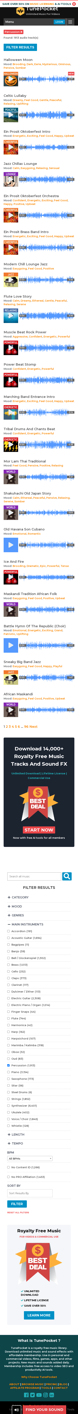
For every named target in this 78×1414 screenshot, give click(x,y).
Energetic (19, 135)
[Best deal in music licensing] (39, 820)
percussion (12, 32)
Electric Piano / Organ (30, 1005)
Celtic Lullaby (15, 96)
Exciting (32, 135)
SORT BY (13, 1185)
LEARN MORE (39, 1315)
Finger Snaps (23, 1011)
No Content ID (25, 1167)
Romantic (34, 533)
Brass (19, 964)
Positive (19, 204)
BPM (10, 1152)
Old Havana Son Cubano (24, 529)
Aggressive (20, 336)
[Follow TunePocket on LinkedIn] (51, 1395)
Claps (18, 978)
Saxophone (22, 1078)
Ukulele (20, 1112)
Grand (58, 630)
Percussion (23, 1065)
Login (59, 21)
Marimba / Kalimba (27, 1045)
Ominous (64, 64)
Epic (43, 566)
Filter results (20, 47)
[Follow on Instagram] (45, 1395)
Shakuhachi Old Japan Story (27, 493)
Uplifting (22, 103)
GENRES (17, 915)
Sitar (17, 1085)
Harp (18, 1032)
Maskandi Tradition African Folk (30, 594)
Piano (19, 1072)
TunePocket (42, 8)
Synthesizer (24, 1105)
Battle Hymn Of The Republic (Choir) (35, 626)
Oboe (18, 1052)
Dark (30, 64)
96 (26, 727)
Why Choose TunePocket (39, 1377)
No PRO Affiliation (28, 1177)
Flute (18, 1018)
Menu (9, 22)
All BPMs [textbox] (14, 1158)
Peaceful (55, 100)
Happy (58, 135)
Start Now (39, 830)
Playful (57, 666)
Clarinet (19, 985)
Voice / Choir (24, 1119)
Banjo (18, 951)
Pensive (9, 67)
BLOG (63, 1384)
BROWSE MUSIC (33, 1384)
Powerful (64, 336)
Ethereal (38, 300)
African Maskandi (18, 694)
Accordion (21, 931)
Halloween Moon (18, 60)
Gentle (43, 100)
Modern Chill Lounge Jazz (26, 264)
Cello (18, 971)
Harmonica (21, 1025)
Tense (65, 566)
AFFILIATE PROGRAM (24, 1388)
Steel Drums (21, 1092)
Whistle (20, 1125)
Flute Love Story (18, 297)
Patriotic (9, 634)
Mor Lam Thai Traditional (25, 461)
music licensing (42, 4)
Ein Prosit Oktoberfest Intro (27, 132)
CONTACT (61, 1388)
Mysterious (49, 64)
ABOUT (14, 1384)
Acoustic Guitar (26, 938)
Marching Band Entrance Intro (29, 397)
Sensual (54, 168)
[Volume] (16, 1409)
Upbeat (69, 135)
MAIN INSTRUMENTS (27, 924)
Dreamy (18, 100)
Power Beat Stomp (20, 365)
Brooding (19, 64)
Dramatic (33, 566)
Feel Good (31, 100)
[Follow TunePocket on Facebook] (26, 1395)
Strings (20, 1099)
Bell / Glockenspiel (28, 958)
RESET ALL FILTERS (18, 1212)
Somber (20, 67)
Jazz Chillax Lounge (20, 164)
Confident (19, 200)
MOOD (16, 906)
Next (33, 727)
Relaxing (9, 103)
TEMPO (17, 1143)
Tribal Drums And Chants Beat (29, 429)
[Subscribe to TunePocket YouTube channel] (39, 1395)
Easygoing (28, 168)
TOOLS (46, 1388)
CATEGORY (19, 897)
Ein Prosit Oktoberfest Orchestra (31, 196)
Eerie (37, 64)
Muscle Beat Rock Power (25, 332)
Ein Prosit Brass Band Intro (26, 232)
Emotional (19, 533)
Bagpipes (20, 944)
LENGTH (17, 1134)
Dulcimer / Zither (25, 991)
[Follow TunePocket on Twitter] (32, 1395)
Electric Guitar (26, 998)
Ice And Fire (14, 562)
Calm (16, 168)
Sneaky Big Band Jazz (22, 662)
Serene (21, 304)
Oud (17, 1058)
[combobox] (30, 1158)
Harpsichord (23, 1038)
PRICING (51, 1384)
